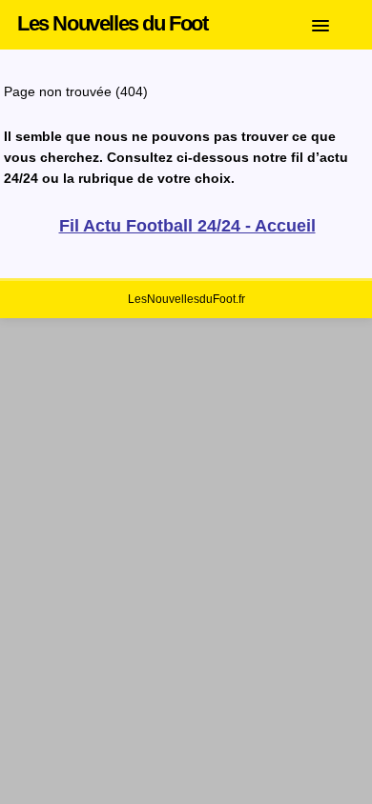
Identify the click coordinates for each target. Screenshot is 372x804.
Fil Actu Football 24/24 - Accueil (187, 225)
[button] (334, 22)
